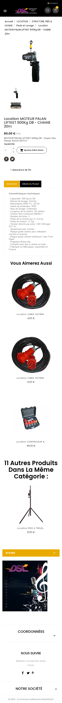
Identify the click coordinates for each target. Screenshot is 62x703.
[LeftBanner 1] (24, 585)
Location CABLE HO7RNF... (31, 314)
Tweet (12, 159)
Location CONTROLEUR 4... (31, 441)
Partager (6, 159)
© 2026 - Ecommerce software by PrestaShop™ (31, 699)
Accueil (10, 552)
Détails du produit (30, 184)
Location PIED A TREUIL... (31, 528)
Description (11, 184)
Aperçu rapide (31, 297)
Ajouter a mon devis (31, 150)
